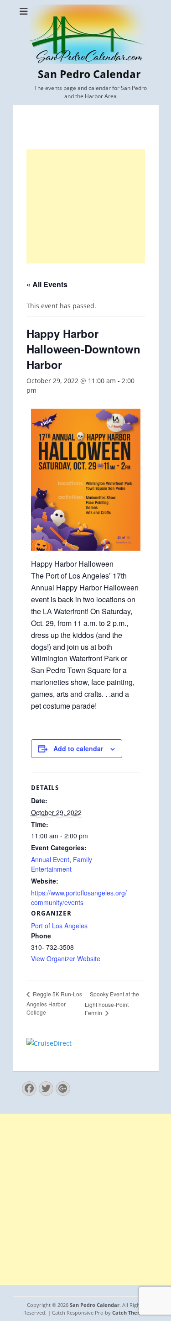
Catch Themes (130, 1312)
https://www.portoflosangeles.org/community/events (79, 897)
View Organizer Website (65, 958)
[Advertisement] (85, 206)
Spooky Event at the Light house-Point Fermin (112, 1003)
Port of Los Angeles (59, 925)
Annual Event (50, 859)
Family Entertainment (61, 864)
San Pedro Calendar (89, 74)
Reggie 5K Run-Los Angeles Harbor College (54, 1003)
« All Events (46, 284)
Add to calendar (78, 748)
